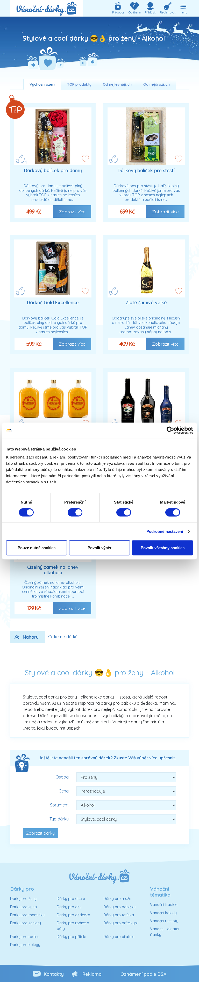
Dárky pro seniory (25, 923)
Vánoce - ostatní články (164, 932)
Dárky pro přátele (118, 936)
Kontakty (54, 974)
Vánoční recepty (164, 921)
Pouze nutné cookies (36, 547)
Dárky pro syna (23, 907)
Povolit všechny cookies (162, 547)
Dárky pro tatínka (118, 915)
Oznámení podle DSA (143, 974)
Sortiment (59, 805)
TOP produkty (79, 84)
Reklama (92, 974)
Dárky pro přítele (71, 936)
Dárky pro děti (69, 907)
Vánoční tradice (163, 904)
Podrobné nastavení (164, 531)
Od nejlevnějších (117, 84)
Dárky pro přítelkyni (120, 923)
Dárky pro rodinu (24, 936)
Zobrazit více (72, 211)
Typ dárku (59, 818)
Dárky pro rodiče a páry (73, 926)
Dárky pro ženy (23, 898)
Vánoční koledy (163, 913)
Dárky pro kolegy (25, 944)
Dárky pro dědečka (73, 915)
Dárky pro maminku (27, 915)
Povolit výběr (99, 547)
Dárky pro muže (117, 898)
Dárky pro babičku (119, 907)
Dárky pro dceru (71, 898)
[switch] (75, 512)
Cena (64, 791)
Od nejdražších (156, 84)
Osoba (62, 777)
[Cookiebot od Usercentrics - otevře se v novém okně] (170, 430)
